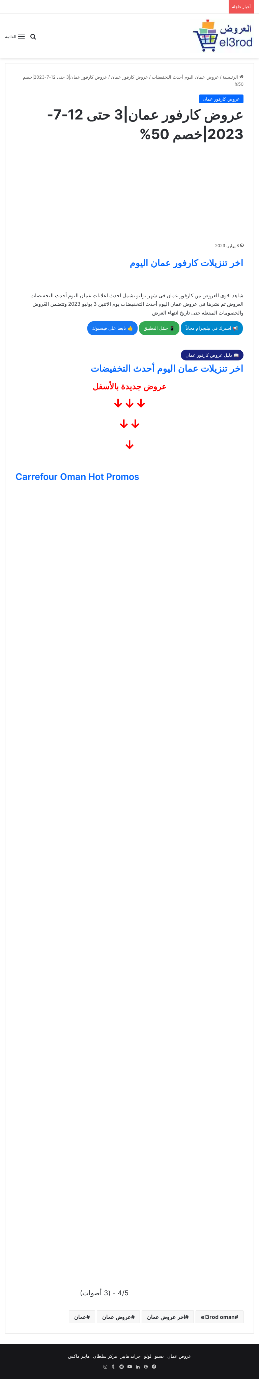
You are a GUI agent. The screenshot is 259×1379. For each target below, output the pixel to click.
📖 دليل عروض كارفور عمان (212, 355)
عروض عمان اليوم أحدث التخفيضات (185, 77)
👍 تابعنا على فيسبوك (112, 328)
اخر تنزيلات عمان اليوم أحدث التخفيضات (167, 368)
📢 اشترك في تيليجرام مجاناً (211, 328)
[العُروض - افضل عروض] (222, 36)
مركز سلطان (105, 1356)
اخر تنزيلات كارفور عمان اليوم (186, 262)
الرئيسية (231, 77)
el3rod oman (218, 1317)
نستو (159, 1356)
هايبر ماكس (79, 1356)
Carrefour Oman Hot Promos (77, 476)
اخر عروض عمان (166, 1317)
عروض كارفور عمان (129, 77)
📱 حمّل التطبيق (159, 328)
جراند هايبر (130, 1356)
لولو (147, 1356)
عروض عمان (116, 1317)
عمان (80, 1317)
